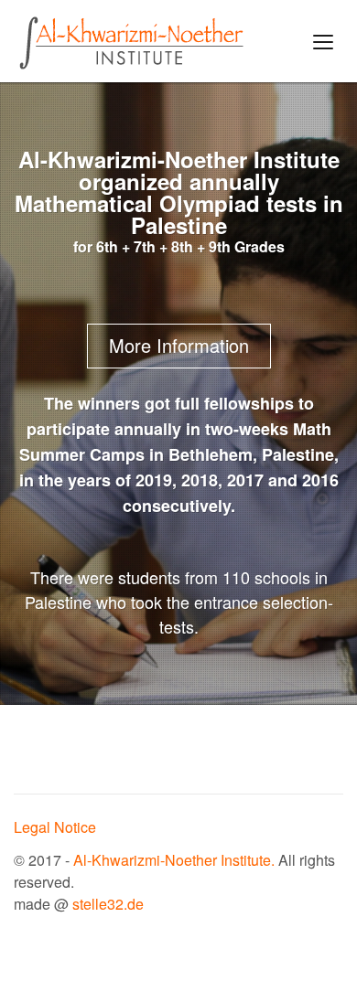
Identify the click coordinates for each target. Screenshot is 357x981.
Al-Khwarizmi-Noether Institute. (175, 859)
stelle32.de (108, 903)
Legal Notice (55, 826)
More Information (179, 345)
